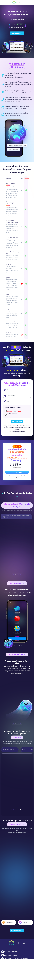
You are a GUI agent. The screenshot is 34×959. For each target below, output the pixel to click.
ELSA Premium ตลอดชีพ (14, 410)
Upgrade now (17, 472)
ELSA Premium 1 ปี (12, 414)
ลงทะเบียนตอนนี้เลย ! (17, 926)
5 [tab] (21, 912)
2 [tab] (11, 805)
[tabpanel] (17, 546)
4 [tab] (20, 574)
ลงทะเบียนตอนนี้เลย (17, 33)
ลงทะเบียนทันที (17, 421)
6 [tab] (20, 805)
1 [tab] (13, 574)
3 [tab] (19, 645)
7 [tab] (22, 805)
